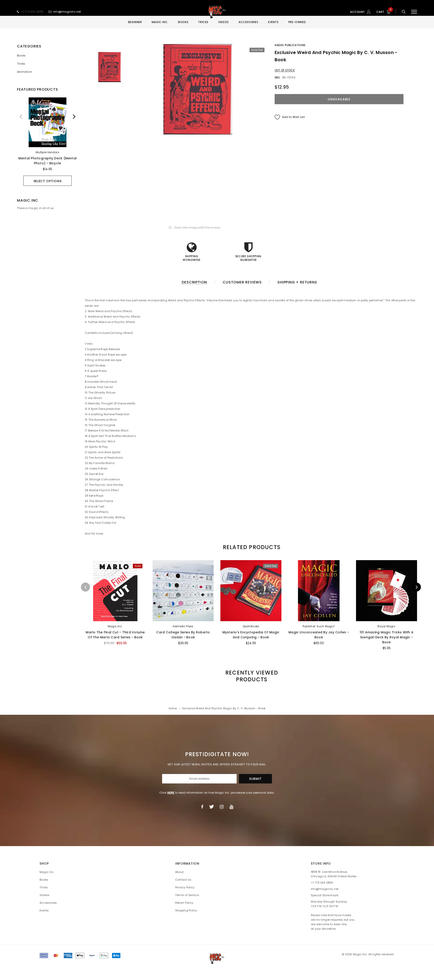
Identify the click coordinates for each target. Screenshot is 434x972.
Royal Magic (386, 626)
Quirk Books (251, 626)
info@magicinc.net (67, 12)
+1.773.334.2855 (32, 12)
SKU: (278, 77)
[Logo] (217, 12)
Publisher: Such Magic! (319, 626)
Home (173, 708)
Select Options (47, 181)
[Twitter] (211, 807)
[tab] (251, 547)
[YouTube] (231, 807)
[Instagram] (222, 807)
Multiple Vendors (47, 152)
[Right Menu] (414, 12)
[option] (47, 141)
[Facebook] (202, 807)
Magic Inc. (115, 626)
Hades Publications (290, 45)
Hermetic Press (183, 626)
